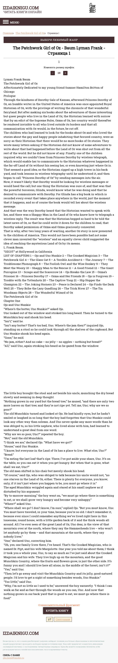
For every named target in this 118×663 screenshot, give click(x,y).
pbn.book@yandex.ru (13, 658)
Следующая (63, 619)
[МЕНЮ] (6, 22)
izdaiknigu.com (21, 8)
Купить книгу (57, 610)
